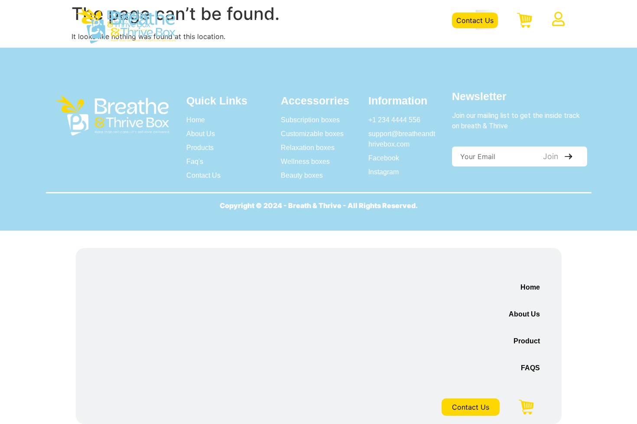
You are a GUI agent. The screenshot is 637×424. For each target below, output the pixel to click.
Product (350, 20)
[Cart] (525, 20)
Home (262, 20)
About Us (304, 20)
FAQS (389, 20)
